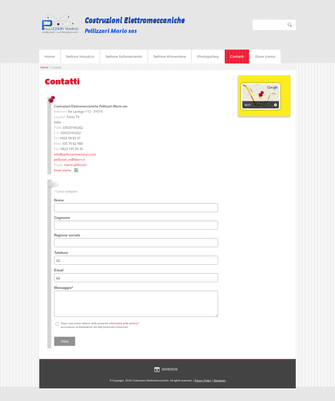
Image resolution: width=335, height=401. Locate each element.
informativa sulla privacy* (124, 323)
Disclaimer (220, 380)
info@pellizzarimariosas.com (75, 154)
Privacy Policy (203, 380)
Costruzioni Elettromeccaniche (135, 20)
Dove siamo (265, 56)
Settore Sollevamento (123, 56)
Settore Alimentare (169, 56)
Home (49, 56)
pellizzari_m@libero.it (69, 159)
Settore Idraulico (80, 56)
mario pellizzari (75, 164)
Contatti (237, 56)
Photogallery (208, 56)
